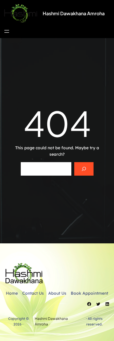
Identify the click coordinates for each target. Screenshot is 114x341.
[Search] (83, 169)
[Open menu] (6, 31)
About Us (57, 293)
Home (12, 293)
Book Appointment (89, 293)
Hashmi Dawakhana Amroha (74, 13)
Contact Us (33, 293)
